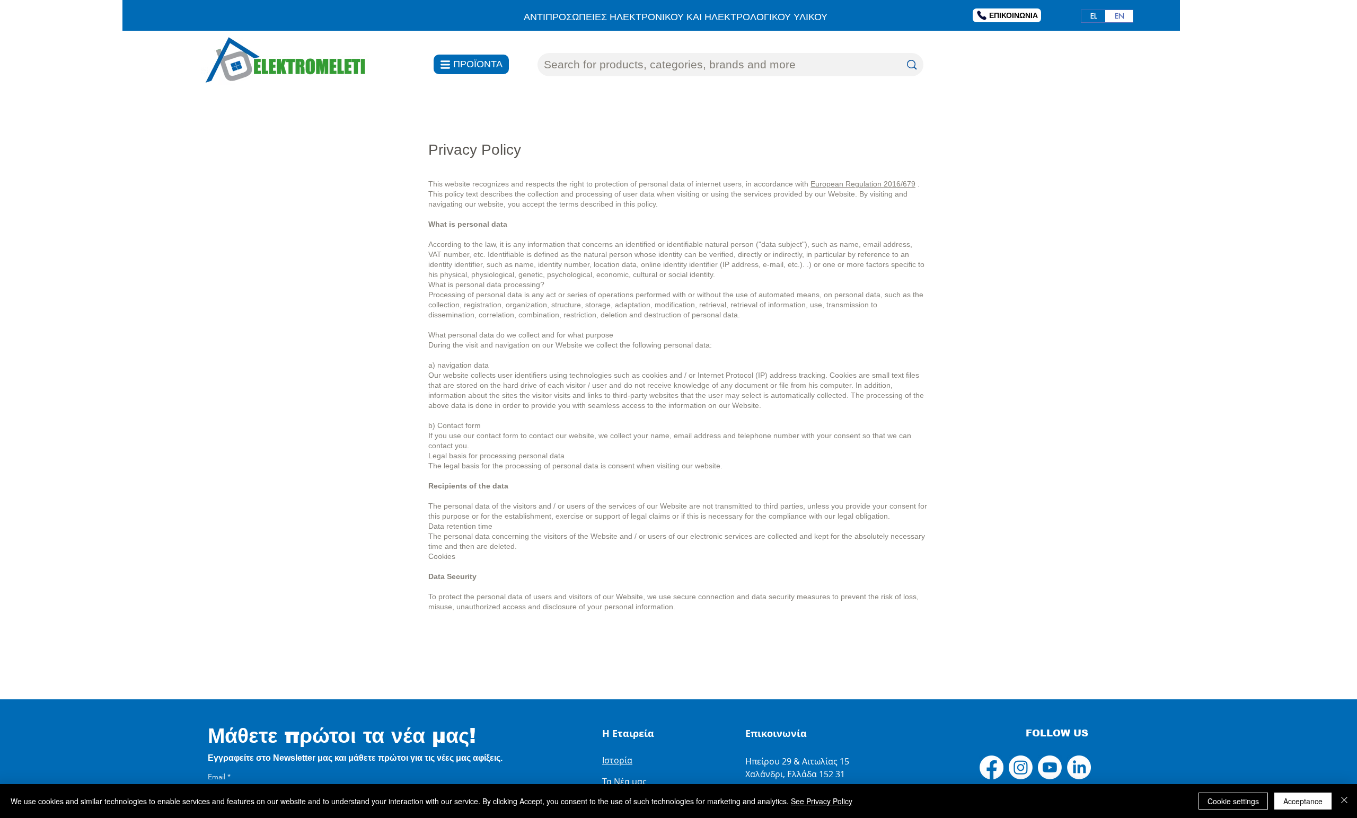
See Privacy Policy (821, 801)
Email (219, 776)
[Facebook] (991, 767)
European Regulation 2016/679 (862, 184)
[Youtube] (1050, 767)
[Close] (1344, 801)
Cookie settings (1233, 801)
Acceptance (1303, 801)
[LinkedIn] (1079, 767)
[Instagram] (1021, 767)
